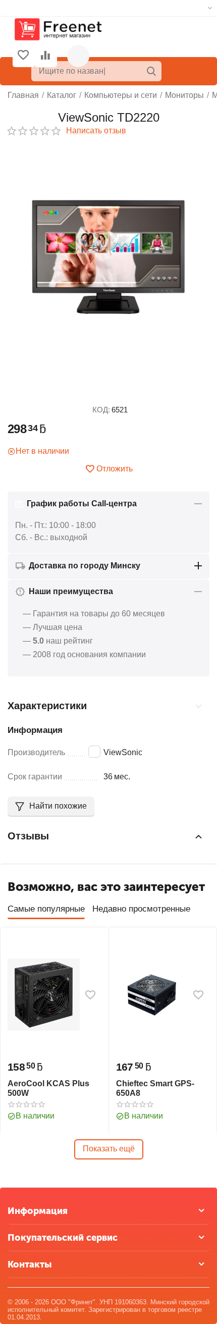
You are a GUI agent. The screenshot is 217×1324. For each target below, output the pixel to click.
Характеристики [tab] (47, 705)
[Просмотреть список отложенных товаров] (23, 56)
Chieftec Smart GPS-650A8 (155, 1088)
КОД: (101, 409)
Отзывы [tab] (28, 835)
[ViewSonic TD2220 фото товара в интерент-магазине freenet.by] (108, 257)
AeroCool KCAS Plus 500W (48, 1088)
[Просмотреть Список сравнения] (45, 56)
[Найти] (151, 71)
